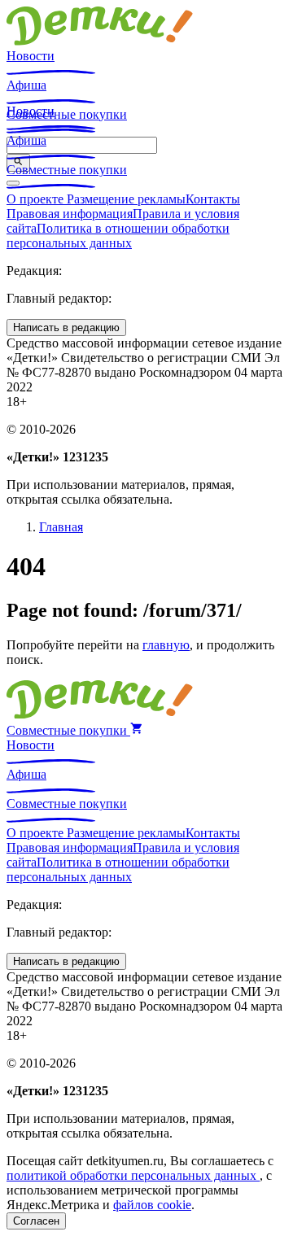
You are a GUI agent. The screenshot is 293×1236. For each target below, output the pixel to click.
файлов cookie (152, 1205)
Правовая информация (70, 214)
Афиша (26, 85)
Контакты (213, 199)
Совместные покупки (67, 170)
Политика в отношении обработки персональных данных (118, 235)
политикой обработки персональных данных (133, 1175)
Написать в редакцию (66, 327)
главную (166, 645)
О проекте (37, 199)
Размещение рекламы (126, 199)
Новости (31, 56)
